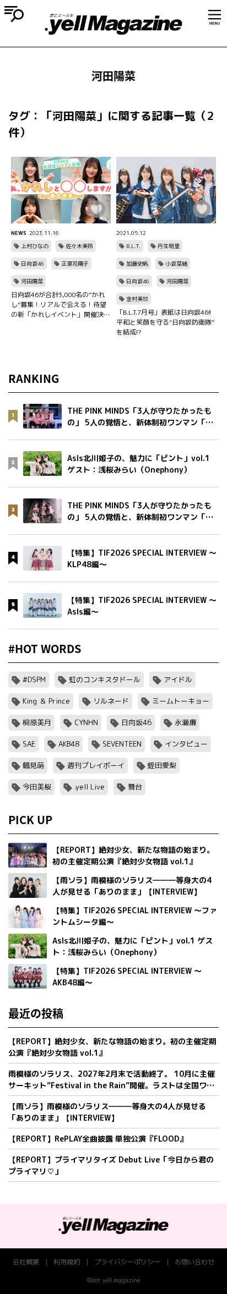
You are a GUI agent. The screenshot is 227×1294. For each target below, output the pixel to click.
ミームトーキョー (180, 701)
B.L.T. (133, 246)
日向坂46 (32, 263)
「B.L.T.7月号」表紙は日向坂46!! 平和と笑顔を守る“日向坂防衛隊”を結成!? (165, 322)
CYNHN (86, 722)
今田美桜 (37, 787)
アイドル (178, 679)
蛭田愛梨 (162, 765)
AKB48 (68, 744)
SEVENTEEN (122, 744)
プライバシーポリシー (127, 1261)
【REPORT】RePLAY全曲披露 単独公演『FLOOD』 (97, 1138)
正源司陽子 (75, 263)
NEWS (18, 233)
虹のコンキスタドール (104, 679)
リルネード (111, 701)
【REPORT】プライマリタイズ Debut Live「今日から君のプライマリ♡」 (111, 1165)
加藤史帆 (137, 263)
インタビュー (186, 744)
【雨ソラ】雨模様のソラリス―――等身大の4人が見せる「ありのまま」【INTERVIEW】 (107, 1112)
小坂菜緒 (176, 263)
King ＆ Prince (46, 701)
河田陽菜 (32, 281)
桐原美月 (37, 722)
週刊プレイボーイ (96, 765)
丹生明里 (169, 246)
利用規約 (66, 1261)
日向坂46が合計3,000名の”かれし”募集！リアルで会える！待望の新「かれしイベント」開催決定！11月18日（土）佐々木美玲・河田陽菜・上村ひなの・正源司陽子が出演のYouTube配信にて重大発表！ (60, 305)
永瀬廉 (185, 722)
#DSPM (34, 679)
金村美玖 (137, 299)
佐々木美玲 (79, 246)
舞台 (135, 787)
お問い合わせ (194, 1261)
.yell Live (89, 787)
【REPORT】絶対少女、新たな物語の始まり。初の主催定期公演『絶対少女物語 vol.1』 (112, 1047)
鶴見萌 (33, 765)
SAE (29, 744)
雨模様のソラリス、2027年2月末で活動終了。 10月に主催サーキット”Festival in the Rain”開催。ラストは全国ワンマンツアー (111, 1079)
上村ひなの (34, 246)
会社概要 (26, 1261)
